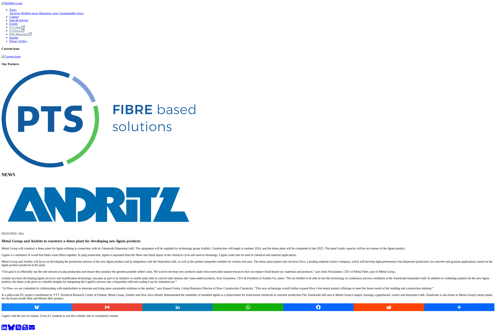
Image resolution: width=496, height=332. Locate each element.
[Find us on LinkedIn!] (5, 328)
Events (13, 23)
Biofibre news (29, 13)
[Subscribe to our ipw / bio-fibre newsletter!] (25, 328)
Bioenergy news (49, 13)
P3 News (15, 30)
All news (14, 13)
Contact (14, 16)
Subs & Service (18, 20)
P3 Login (15, 27)
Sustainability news (72, 13)
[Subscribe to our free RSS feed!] (19, 328)
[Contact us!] (32, 328)
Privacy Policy (18, 41)
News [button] (12, 9)
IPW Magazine (18, 34)
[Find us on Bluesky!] (12, 328)
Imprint (13, 37)
